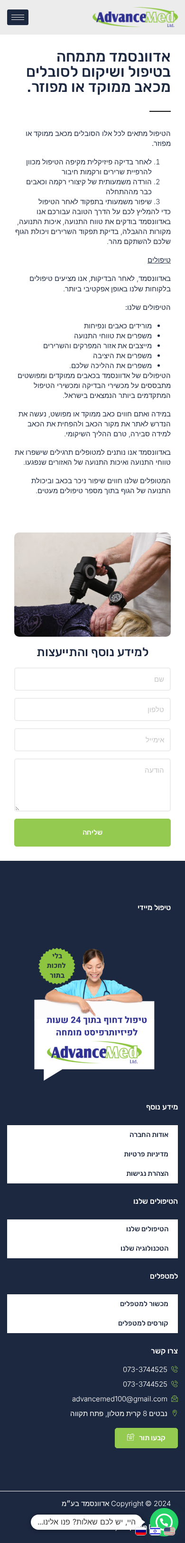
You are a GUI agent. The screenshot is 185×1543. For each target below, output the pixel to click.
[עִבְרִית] (156, 1530)
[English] (171, 1530)
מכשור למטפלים (144, 1303)
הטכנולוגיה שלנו (144, 1248)
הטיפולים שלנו (147, 1229)
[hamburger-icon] (17, 17)
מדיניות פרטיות (146, 1154)
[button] (164, 1522)
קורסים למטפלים (143, 1323)
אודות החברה (149, 1134)
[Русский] (142, 1530)
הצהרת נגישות (147, 1173)
